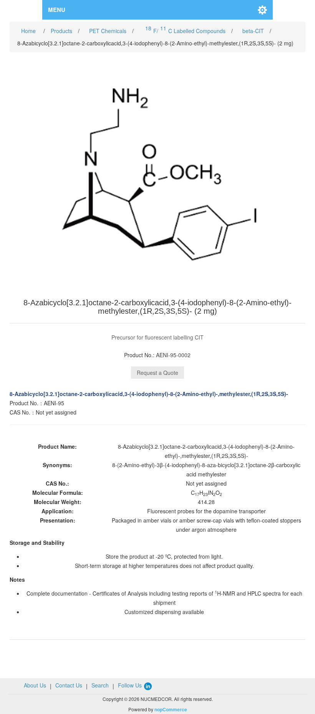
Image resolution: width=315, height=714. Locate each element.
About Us (35, 685)
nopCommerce (170, 709)
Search (100, 685)
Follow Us (130, 685)
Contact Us (68, 685)
